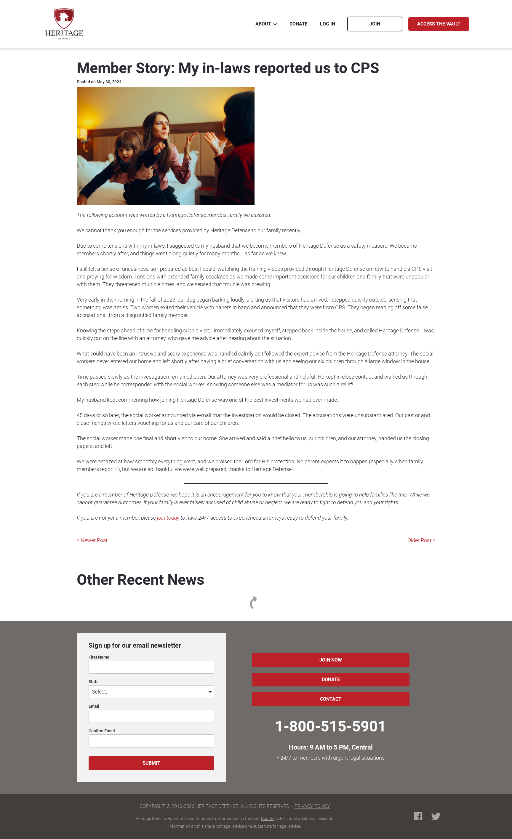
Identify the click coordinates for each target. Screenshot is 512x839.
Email (94, 706)
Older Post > (421, 540)
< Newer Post (92, 540)
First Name (99, 657)
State (94, 682)
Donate (267, 818)
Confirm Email (102, 731)
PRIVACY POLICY (312, 806)
